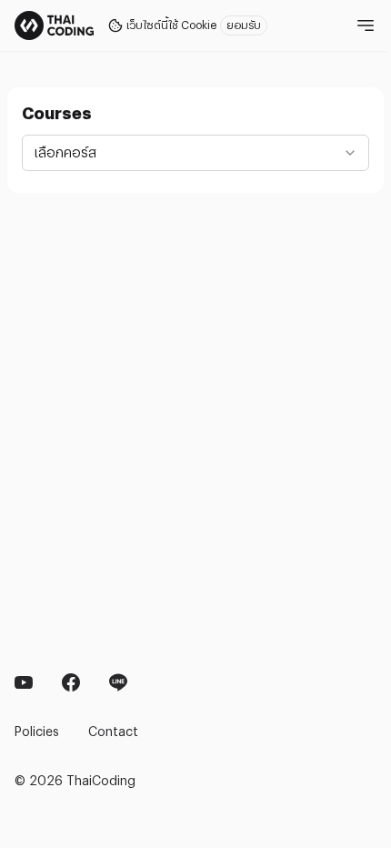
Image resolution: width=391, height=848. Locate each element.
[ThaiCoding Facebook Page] (24, 682)
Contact (113, 732)
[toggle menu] (361, 25)
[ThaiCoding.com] (54, 25)
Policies (37, 732)
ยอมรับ (243, 25)
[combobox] (195, 153)
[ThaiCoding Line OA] (118, 682)
